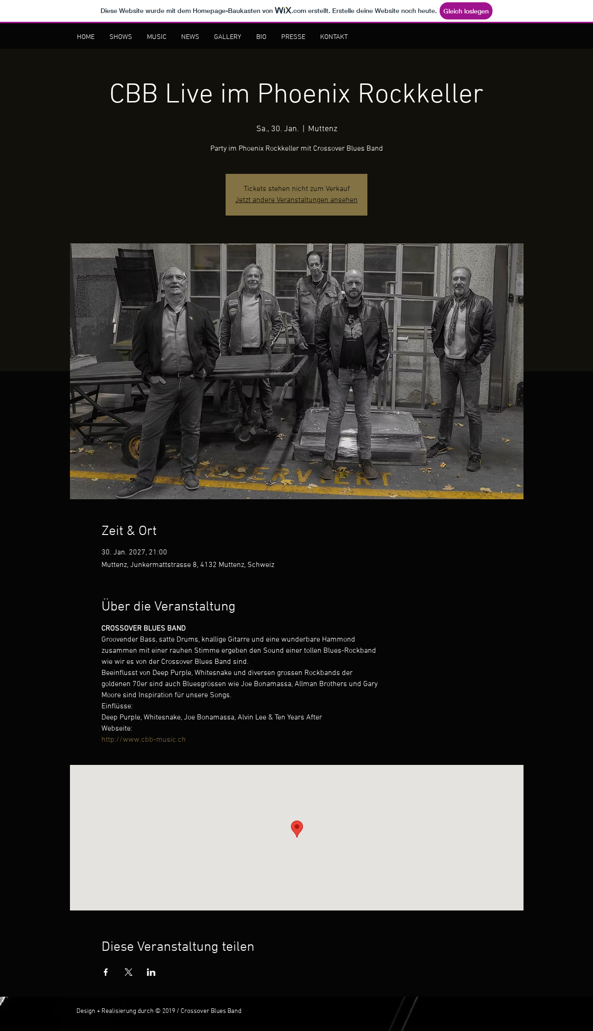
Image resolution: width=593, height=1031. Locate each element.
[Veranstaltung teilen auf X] (128, 972)
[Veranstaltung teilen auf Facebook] (105, 972)
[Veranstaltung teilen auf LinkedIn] (151, 972)
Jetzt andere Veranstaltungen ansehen (296, 200)
